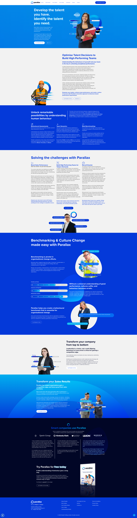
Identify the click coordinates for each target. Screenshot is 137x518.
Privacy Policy (95, 503)
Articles (73, 2)
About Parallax (64, 501)
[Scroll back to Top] (134, 515)
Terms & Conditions (96, 501)
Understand (68, 2)
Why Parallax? (48, 2)
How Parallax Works (65, 505)
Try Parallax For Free (81, 501)
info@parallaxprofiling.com (39, 508)
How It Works (54, 2)
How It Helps (61, 2)
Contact (78, 2)
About (42, 2)
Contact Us (79, 505)
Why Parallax (64, 503)
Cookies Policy (95, 505)
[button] (2, 515)
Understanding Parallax (66, 509)
